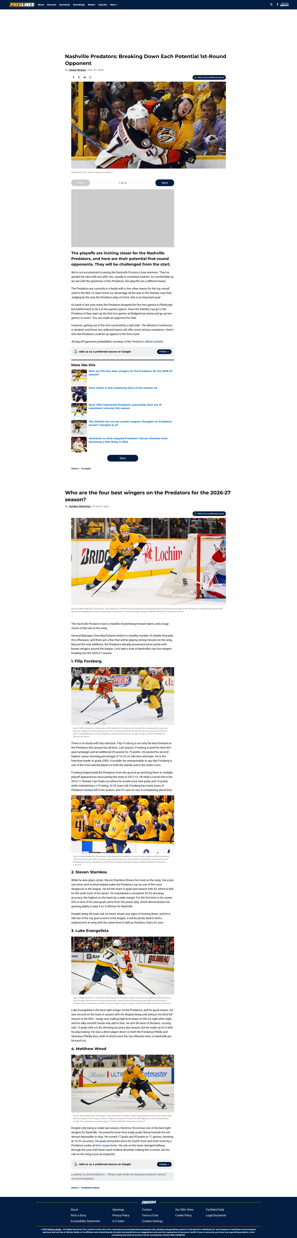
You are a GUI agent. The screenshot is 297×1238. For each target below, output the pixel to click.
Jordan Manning (79, 506)
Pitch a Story (78, 1215)
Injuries (102, 4)
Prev (80, 182)
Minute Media (54, 1229)
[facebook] (277, 4)
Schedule (64, 4)
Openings (118, 1209)
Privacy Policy (120, 1215)
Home (74, 468)
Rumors (51, 4)
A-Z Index (118, 1221)
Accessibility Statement (85, 1221)
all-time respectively (104, 1145)
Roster (91, 4)
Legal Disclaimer (216, 1215)
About (74, 1209)
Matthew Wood (130, 1128)
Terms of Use (150, 1215)
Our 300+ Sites (184, 1209)
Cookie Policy (183, 1215)
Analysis (86, 468)
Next (165, 182)
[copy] (90, 77)
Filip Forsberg (125, 743)
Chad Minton (77, 70)
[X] (271, 4)
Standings (79, 4)
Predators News (90, 1187)
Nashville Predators (128, 272)
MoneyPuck (78, 1040)
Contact (147, 1209)
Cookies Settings (152, 1221)
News (41, 4)
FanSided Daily (215, 1209)
